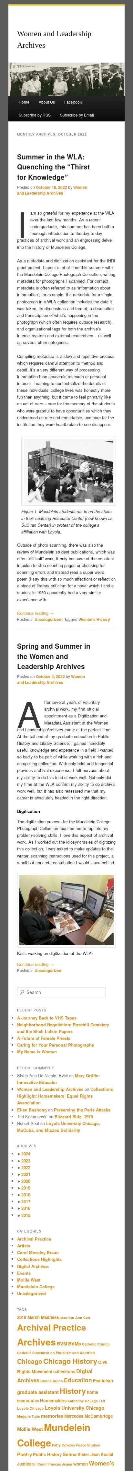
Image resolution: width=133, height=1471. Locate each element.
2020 (25, 1181)
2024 (25, 1154)
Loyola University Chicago (74, 1407)
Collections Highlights (39, 1259)
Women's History (94, 619)
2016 (25, 1208)
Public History (47, 1454)
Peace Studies (88, 1445)
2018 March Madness (38, 1317)
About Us (47, 102)
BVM (62, 1343)
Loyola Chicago (30, 1408)
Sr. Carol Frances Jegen (52, 1464)
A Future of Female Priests (44, 1038)
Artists (23, 1246)
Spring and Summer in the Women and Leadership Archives (53, 656)
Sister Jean (88, 1454)
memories (52, 1415)
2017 (25, 1201)
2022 (25, 1167)
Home (24, 102)
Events (24, 1273)
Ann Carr (82, 1317)
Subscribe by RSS (35, 114)
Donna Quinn (51, 1380)
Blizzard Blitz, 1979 (74, 1116)
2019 (25, 1188)
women (80, 1464)
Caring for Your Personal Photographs (56, 1045)
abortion (67, 1317)
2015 (25, 1215)
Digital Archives (33, 1266)
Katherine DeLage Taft (86, 1400)
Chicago (29, 1361)
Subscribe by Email (77, 114)
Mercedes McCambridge (88, 1416)
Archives (36, 1341)
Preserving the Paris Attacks (82, 1110)
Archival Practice (34, 1239)
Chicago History (70, 1361)
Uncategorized (48, 619)
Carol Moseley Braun (38, 1252)
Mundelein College (36, 1286)
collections (64, 1371)
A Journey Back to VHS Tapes (47, 1018)
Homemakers (53, 1400)
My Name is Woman (37, 1052)
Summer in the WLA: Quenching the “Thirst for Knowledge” (53, 167)
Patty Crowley (63, 1445)
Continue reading (35, 613)
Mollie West (28, 1280)
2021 (25, 1174)
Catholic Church (96, 1344)
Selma (70, 1454)
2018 (25, 1195)
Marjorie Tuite (28, 1416)
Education (78, 1380)
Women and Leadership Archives (52, 190)
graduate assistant (38, 1391)
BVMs (74, 1343)
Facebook (73, 102)
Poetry (24, 1454)
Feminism (103, 1380)
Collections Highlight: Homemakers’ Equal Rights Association (65, 1096)
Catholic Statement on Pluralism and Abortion (56, 1352)
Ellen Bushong (32, 1110)
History (73, 1390)
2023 (25, 1161)
